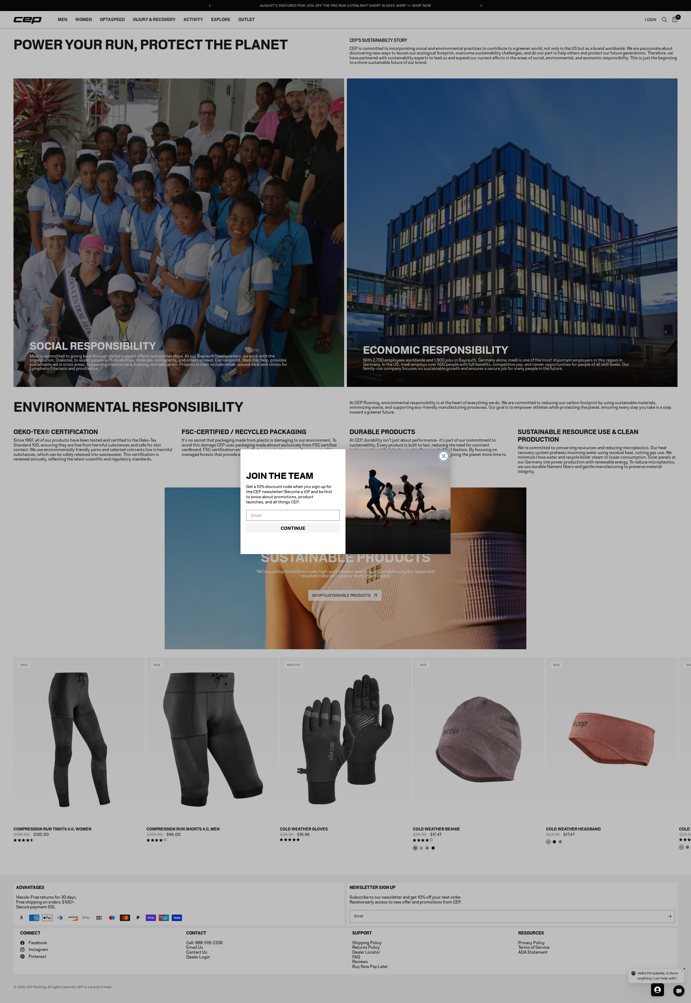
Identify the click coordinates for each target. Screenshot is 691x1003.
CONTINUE (293, 528)
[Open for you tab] (657, 989)
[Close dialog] (443, 456)
